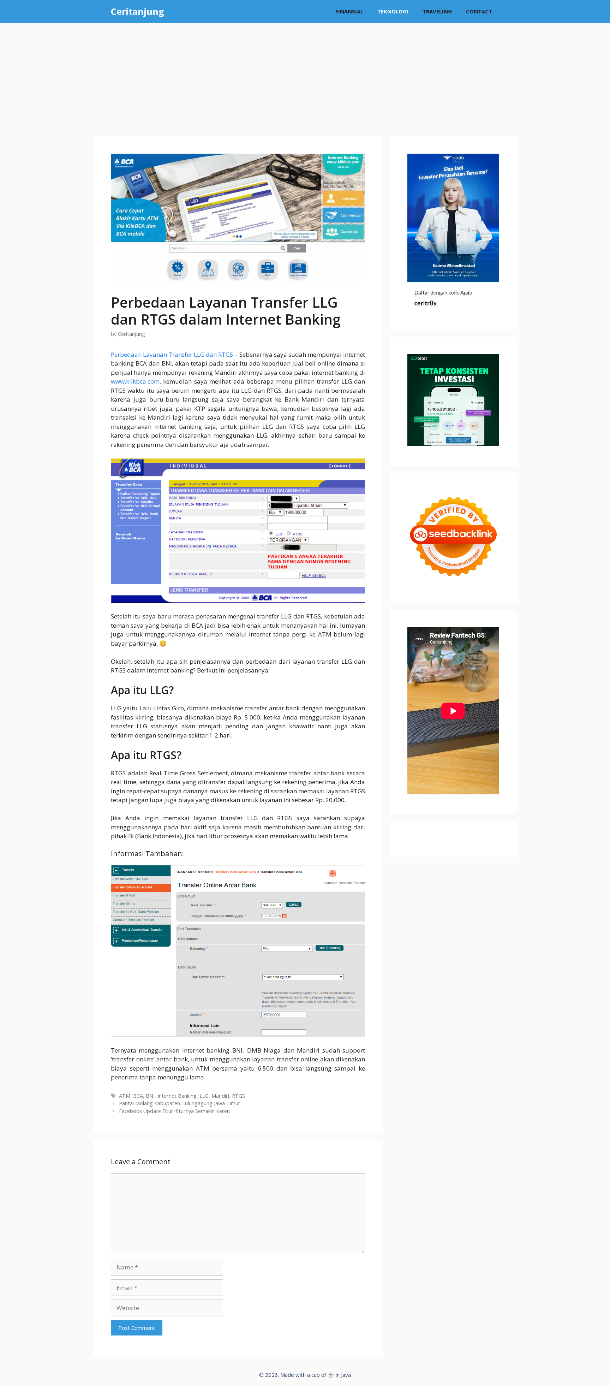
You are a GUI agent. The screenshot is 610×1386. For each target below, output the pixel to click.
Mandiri (220, 1095)
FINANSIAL (349, 11)
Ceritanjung (137, 11)
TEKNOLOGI (392, 11)
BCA (138, 1095)
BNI (150, 1095)
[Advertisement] (305, 75)
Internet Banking (177, 1095)
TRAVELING (437, 11)
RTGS (238, 1095)
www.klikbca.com (135, 381)
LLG (204, 1095)
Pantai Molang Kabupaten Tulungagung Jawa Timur (179, 1103)
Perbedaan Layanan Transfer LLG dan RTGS (172, 354)
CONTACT (479, 11)
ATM (124, 1095)
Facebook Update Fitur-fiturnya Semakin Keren (174, 1111)
